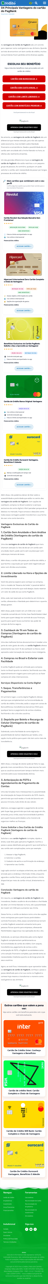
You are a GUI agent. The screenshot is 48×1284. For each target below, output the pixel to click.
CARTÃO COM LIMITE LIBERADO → (24, 96)
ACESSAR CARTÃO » (24, 246)
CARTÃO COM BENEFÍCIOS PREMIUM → (24, 105)
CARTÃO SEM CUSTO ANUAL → (24, 87)
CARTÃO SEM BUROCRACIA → (24, 79)
